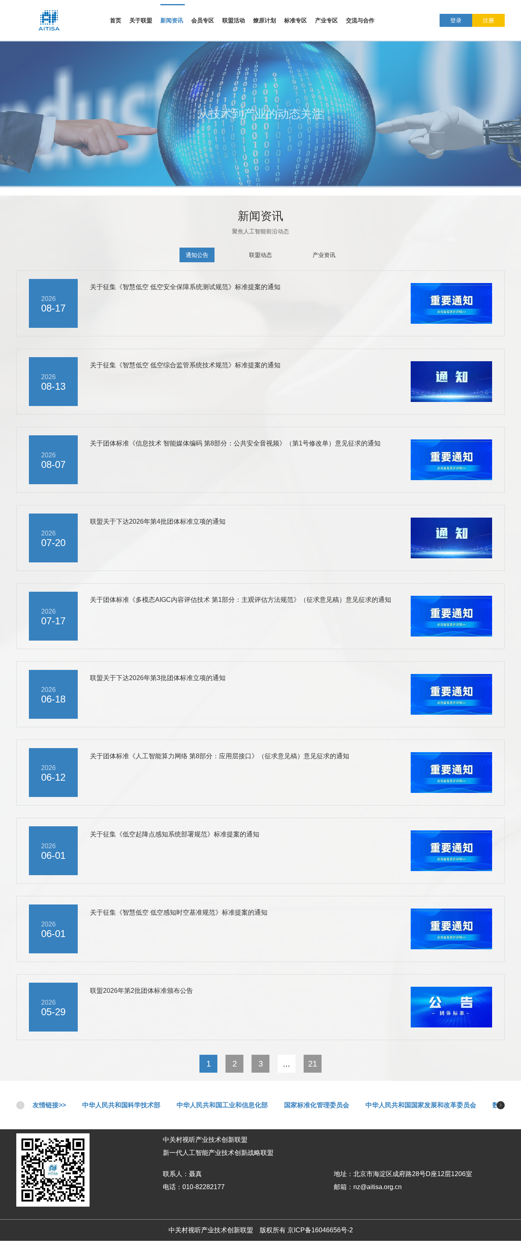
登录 (456, 20)
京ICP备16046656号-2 (320, 1230)
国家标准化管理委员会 (316, 1105)
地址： (343, 1173)
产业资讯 (324, 255)
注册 (488, 20)
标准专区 (295, 20)
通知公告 (197, 255)
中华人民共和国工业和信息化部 (222, 1105)
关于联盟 (140, 20)
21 (312, 1063)
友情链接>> (49, 1105)
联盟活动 (233, 20)
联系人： (176, 1173)
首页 (115, 20)
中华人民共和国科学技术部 (121, 1105)
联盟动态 (260, 255)
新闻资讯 (171, 20)
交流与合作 (360, 20)
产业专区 (326, 20)
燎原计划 (264, 20)
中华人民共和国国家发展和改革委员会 (421, 1105)
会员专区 (202, 20)
